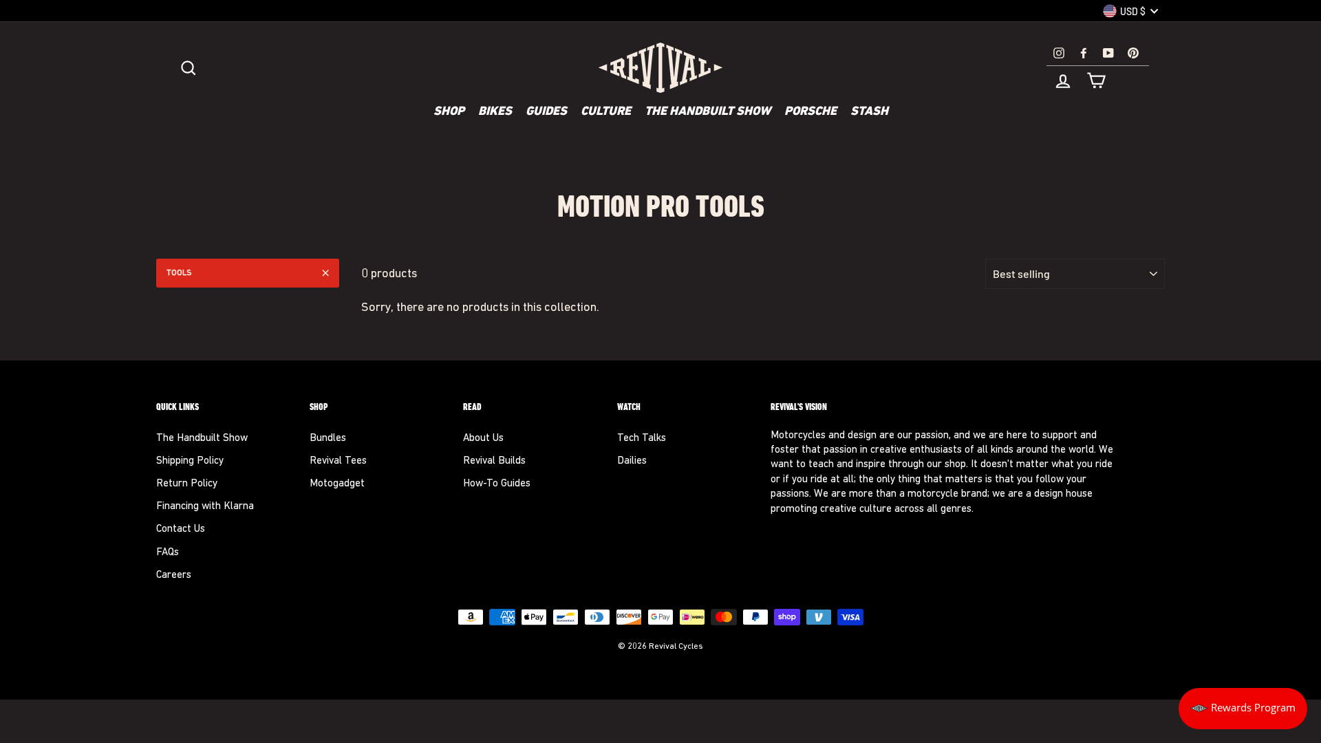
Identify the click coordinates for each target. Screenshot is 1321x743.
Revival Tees (338, 461)
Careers (173, 575)
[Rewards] (1243, 708)
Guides (546, 112)
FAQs (167, 553)
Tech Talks (641, 438)
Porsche (810, 112)
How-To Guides (496, 484)
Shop (448, 112)
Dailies (632, 461)
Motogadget (337, 484)
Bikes (495, 112)
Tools (179, 273)
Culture (606, 112)
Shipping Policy (190, 461)
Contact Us (180, 529)
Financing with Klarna (205, 507)
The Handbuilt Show (708, 112)
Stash (869, 112)
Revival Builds (494, 461)
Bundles (328, 438)
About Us (483, 438)
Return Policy (186, 484)
